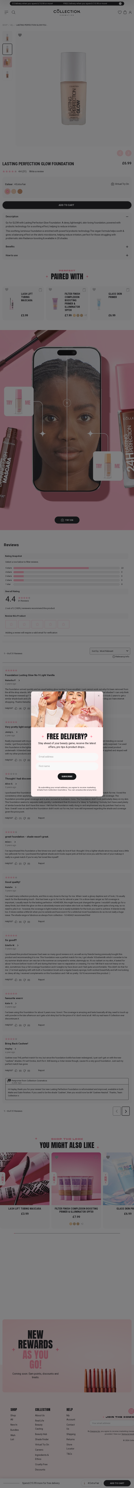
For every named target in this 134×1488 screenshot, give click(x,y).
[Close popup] (99, 696)
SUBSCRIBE (67, 776)
